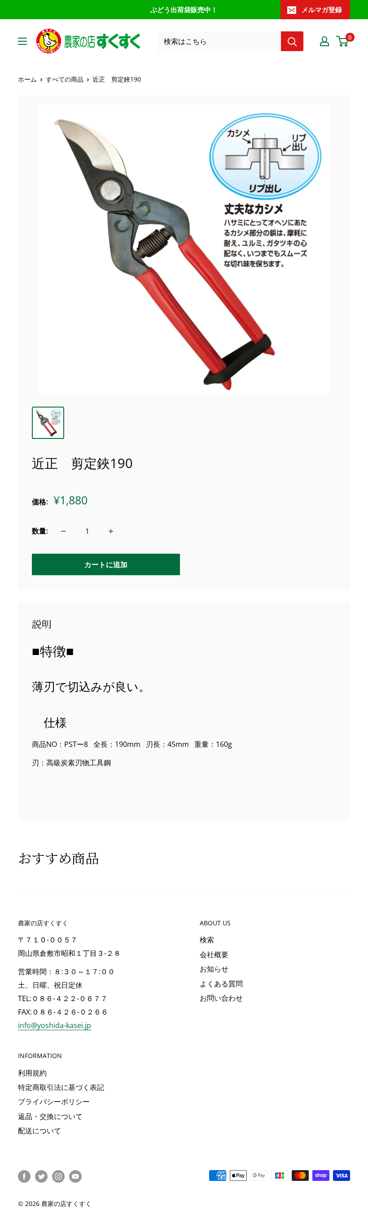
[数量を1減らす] (63, 531)
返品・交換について (50, 1116)
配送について (39, 1131)
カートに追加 (105, 564)
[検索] (292, 41)
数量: (40, 531)
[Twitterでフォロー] (41, 1176)
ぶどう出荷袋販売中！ (184, 9)
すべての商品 (64, 79)
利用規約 (32, 1073)
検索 (207, 940)
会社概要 (214, 954)
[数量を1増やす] (110, 531)
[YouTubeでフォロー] (75, 1176)
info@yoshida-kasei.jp (54, 1025)
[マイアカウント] (324, 41)
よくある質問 (221, 984)
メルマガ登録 (322, 9)
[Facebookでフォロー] (24, 1176)
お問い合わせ (221, 998)
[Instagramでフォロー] (58, 1176)
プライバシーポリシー (54, 1101)
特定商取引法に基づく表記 (61, 1087)
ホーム (27, 79)
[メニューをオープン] (22, 41)
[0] (342, 41)
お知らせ (214, 969)
